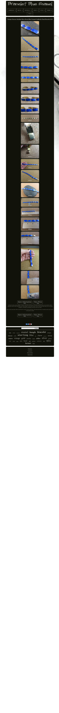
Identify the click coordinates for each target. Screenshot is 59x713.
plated (17, 341)
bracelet (41, 332)
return (10, 338)
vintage (17, 338)
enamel (24, 332)
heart (25, 341)
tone (10, 341)
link (34, 343)
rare (44, 341)
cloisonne (10, 335)
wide (15, 335)
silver (44, 338)
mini (21, 341)
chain (14, 332)
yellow (38, 338)
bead (33, 338)
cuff (30, 341)
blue (31, 335)
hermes (28, 343)
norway (50, 335)
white (10, 332)
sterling (23, 335)
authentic (39, 341)
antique (49, 332)
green (50, 338)
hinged (14, 341)
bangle (33, 332)
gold (23, 338)
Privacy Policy (30, 352)
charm (40, 335)
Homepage (30, 348)
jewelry (29, 338)
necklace (33, 341)
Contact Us (30, 350)
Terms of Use (30, 354)
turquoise (18, 332)
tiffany (48, 341)
